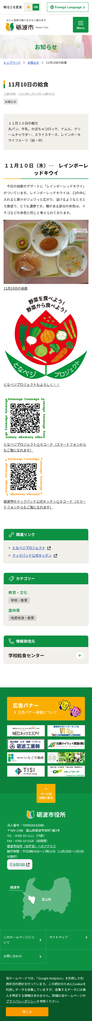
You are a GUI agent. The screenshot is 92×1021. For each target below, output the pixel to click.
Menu (80, 25)
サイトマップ (58, 937)
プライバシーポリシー (21, 1001)
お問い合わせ (13, 956)
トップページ (12, 62)
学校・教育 (19, 600)
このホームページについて (19, 939)
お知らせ (33, 62)
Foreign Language (68, 7)
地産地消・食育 (22, 617)
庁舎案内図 (17, 864)
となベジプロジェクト (28, 547)
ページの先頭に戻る (46, 796)
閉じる (27, 1011)
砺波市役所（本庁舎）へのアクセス (31, 846)
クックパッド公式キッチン (32, 555)
